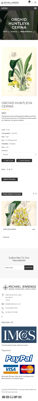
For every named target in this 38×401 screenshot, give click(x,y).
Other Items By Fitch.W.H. (12, 194)
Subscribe (29, 267)
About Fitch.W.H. (10, 179)
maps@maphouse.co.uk (12, 304)
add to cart (9, 160)
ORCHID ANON (9, 229)
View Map (29, 226)
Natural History (26, 32)
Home (5, 32)
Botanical (14, 32)
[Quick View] (19, 213)
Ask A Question (25, 160)
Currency (4, 150)
